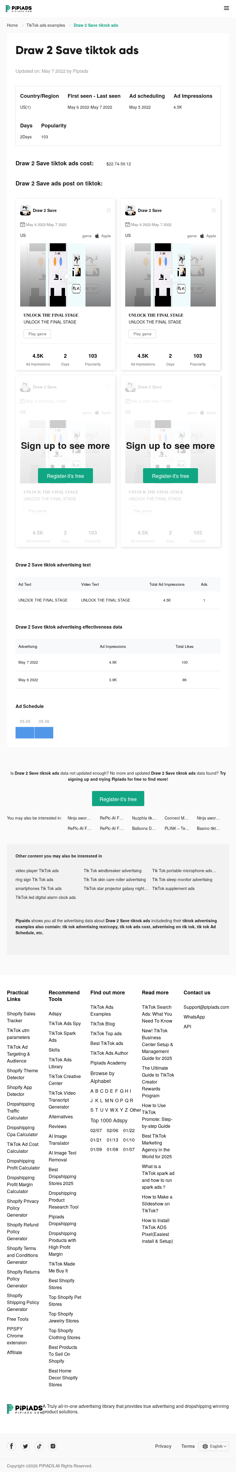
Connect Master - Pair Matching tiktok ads (181, 818)
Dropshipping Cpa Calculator (22, 1131)
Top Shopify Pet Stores (65, 1300)
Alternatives (61, 1116)
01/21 (95, 1139)
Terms (188, 1446)
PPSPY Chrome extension (17, 1335)
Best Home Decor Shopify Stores (63, 1377)
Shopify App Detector (19, 1090)
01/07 (128, 1149)
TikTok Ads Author (109, 1053)
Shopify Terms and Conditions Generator (22, 1255)
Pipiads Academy (108, 1062)
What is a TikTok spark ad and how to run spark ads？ (158, 1176)
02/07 (95, 1130)
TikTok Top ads (106, 1033)
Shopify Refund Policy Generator (23, 1231)
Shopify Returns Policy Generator (23, 1278)
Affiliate (14, 1352)
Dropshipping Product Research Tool (64, 1200)
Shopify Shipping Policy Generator (23, 1302)
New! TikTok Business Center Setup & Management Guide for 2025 (157, 1044)
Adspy (55, 1013)
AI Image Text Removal (62, 1156)
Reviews (57, 1126)
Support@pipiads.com (206, 1007)
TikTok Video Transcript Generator (62, 1100)
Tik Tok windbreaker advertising (113, 870)
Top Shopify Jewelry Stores (64, 1317)
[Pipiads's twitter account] (25, 1446)
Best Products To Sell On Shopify (63, 1354)
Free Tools (17, 1319)
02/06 (112, 1130)
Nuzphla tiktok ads (148, 818)
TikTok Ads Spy (65, 1023)
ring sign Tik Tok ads (34, 879)
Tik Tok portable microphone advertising (186, 870)
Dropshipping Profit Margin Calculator (21, 1184)
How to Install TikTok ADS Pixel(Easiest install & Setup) (157, 1230)
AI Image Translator (59, 1139)
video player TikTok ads (37, 870)
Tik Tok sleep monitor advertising (182, 879)
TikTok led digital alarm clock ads (46, 897)
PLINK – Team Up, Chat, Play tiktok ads (181, 828)
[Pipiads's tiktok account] (39, 1446)
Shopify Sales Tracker (21, 1017)
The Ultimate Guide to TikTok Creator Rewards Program (158, 1082)
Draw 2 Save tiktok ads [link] (96, 25)
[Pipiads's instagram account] (53, 1446)
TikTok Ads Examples (101, 1010)
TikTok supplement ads (173, 888)
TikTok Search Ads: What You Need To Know (157, 1014)
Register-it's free (65, 475)
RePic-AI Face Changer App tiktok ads (116, 818)
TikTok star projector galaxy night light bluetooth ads (118, 888)
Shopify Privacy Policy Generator (23, 1208)
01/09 (95, 1149)
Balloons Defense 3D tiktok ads (148, 828)
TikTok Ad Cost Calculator (22, 1147)
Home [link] (13, 25)
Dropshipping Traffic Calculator (21, 1110)
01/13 (112, 1139)
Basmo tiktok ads (212, 828)
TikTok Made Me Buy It (62, 1267)
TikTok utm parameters (18, 1033)
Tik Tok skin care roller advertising (115, 879)
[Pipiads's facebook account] (11, 1446)
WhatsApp (194, 1016)
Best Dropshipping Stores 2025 (62, 1176)
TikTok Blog (102, 1023)
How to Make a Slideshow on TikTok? (157, 1203)
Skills (54, 1049)
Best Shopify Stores (62, 1284)
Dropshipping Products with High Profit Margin (62, 1243)
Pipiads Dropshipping (62, 1220)
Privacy (163, 1446)
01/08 (112, 1149)
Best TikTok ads (106, 1043)
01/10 (128, 1139)
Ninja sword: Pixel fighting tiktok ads (84, 818)
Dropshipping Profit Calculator (23, 1164)
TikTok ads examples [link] (46, 25)
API (187, 1026)
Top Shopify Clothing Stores (64, 1334)
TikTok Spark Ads (62, 1036)
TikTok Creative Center (65, 1079)
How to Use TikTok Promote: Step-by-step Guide (157, 1115)
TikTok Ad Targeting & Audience (18, 1054)
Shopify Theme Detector (22, 1074)
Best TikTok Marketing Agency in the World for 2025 (157, 1146)
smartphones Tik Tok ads (39, 888)
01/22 (128, 1130)
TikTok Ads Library (60, 1063)
